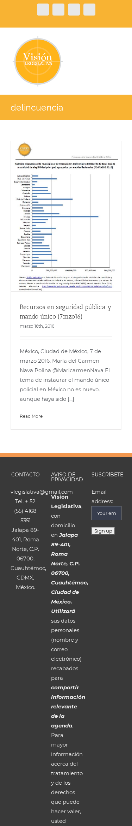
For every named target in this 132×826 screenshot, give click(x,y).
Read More (31, 416)
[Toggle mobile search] (106, 39)
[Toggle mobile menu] (118, 39)
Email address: (102, 496)
